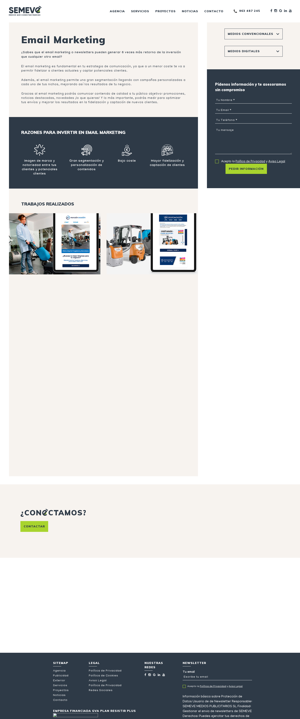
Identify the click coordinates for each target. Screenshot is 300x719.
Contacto (213, 11)
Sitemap (60, 663)
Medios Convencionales (250, 34)
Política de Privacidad (250, 161)
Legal (94, 663)
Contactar (34, 526)
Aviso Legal (276, 161)
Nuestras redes (153, 665)
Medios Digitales (244, 51)
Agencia (117, 11)
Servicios (140, 11)
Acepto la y (253, 161)
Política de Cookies (103, 675)
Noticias (190, 11)
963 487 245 (249, 11)
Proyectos (165, 11)
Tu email (189, 672)
